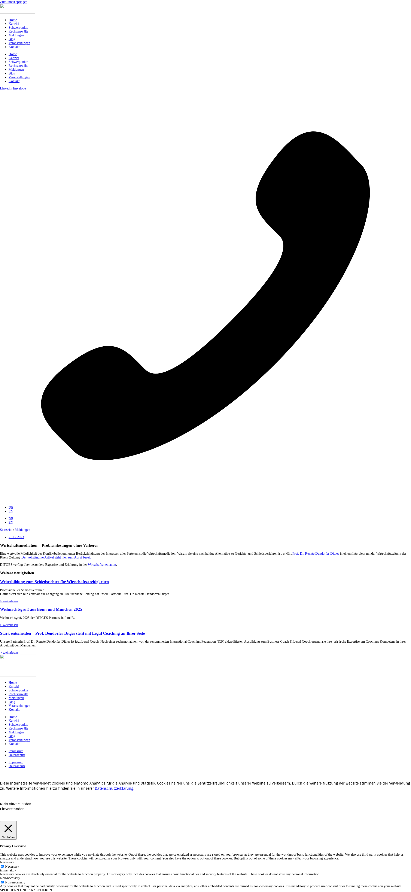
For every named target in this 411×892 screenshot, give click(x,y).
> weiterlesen (9, 601)
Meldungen (16, 35)
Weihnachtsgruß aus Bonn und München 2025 (41, 609)
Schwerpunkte (18, 27)
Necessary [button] (7, 862)
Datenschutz (17, 755)
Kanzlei (14, 23)
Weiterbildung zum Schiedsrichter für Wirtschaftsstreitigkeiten (54, 581)
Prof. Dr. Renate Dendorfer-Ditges (315, 553)
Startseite (6, 530)
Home (13, 20)
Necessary (12, 866)
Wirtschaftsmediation (102, 564)
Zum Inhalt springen (13, 2)
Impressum (16, 751)
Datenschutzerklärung (114, 788)
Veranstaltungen (19, 43)
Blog (12, 39)
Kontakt (14, 47)
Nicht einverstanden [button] (15, 804)
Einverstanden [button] (12, 809)
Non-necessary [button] (10, 878)
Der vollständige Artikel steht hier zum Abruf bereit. (56, 557)
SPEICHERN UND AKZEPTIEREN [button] (26, 890)
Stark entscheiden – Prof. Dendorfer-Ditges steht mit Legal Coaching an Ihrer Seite (72, 633)
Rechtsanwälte (18, 31)
